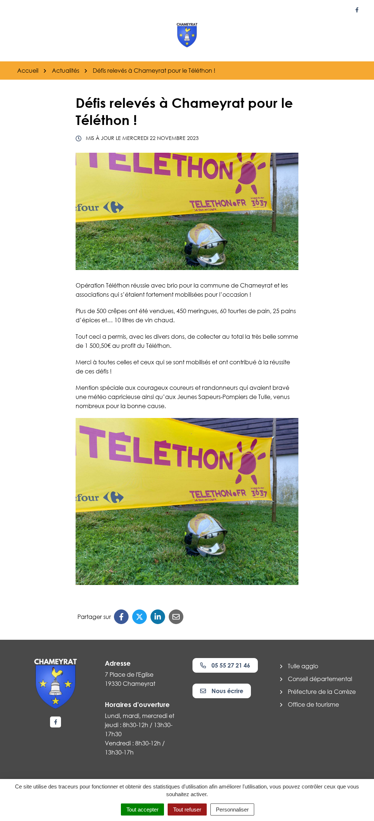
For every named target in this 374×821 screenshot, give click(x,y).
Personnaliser (232, 809)
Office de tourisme (313, 704)
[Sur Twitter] (139, 616)
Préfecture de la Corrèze (322, 691)
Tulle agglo (303, 666)
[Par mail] (176, 616)
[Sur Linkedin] (157, 616)
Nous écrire (227, 691)
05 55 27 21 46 (230, 665)
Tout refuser (187, 809)
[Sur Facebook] (121, 616)
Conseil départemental (320, 679)
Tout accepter (142, 809)
